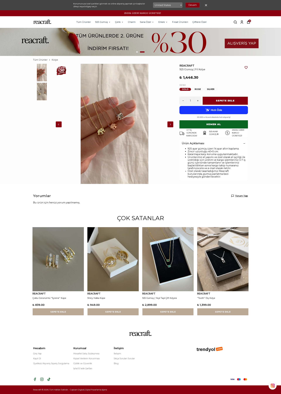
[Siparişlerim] (242, 22)
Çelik (118, 22)
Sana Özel (145, 22)
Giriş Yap (37, 353)
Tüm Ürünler (83, 22)
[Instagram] (42, 379)
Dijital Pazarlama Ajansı (96, 389)
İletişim (117, 353)
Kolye (55, 59)
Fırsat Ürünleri (180, 22)
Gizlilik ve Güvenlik (82, 363)
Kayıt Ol (37, 358)
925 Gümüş (101, 22)
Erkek (161, 22)
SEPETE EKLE (225, 100)
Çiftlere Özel (199, 22)
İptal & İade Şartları (82, 368)
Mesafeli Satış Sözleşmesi (86, 353)
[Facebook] (35, 379)
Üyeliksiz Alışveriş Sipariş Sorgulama (51, 363)
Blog (116, 363)
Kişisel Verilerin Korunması (86, 358)
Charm (132, 22)
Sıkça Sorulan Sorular (124, 358)
